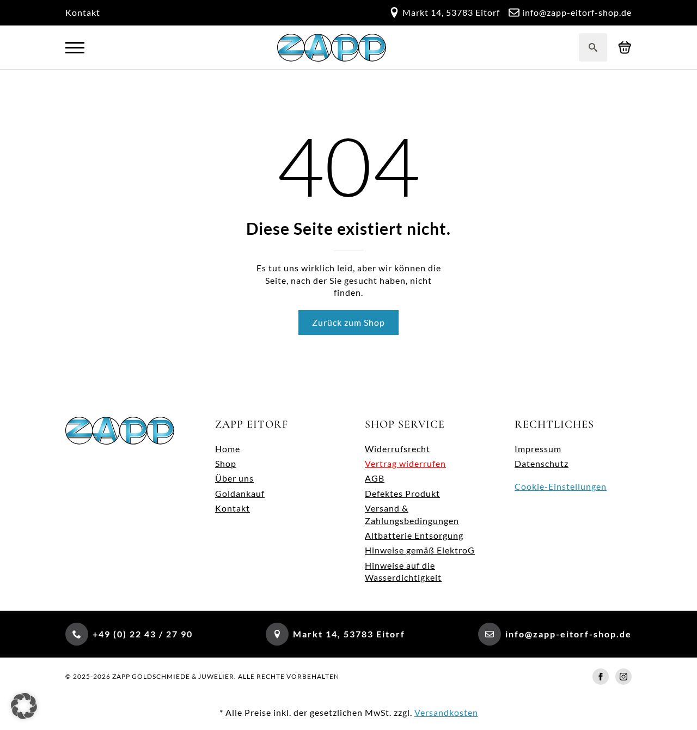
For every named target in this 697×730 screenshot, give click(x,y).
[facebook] (600, 676)
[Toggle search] (593, 47)
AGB (374, 478)
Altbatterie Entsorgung (414, 535)
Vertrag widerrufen (405, 463)
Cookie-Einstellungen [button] (561, 486)
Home (227, 448)
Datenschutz (541, 463)
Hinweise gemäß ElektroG (420, 550)
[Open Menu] (74, 47)
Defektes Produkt (402, 493)
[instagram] (623, 676)
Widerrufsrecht (397, 448)
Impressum (538, 448)
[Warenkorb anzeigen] (625, 47)
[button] (24, 706)
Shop (225, 463)
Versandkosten (446, 712)
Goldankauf (240, 493)
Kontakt (82, 12)
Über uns (234, 478)
